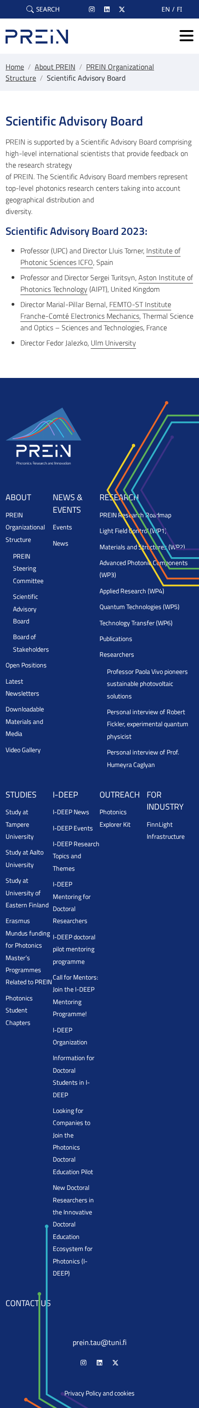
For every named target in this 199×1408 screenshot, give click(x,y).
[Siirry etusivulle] (37, 36)
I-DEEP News (71, 812)
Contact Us (28, 1303)
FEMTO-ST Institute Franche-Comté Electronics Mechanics (95, 310)
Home (15, 66)
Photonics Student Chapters (19, 1010)
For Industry (165, 800)
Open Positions (26, 665)
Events (62, 527)
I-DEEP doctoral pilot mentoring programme (74, 949)
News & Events (67, 503)
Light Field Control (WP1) (133, 530)
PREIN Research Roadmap (135, 515)
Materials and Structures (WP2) (142, 547)
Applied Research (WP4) (132, 591)
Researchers (117, 654)
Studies (21, 794)
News (60, 543)
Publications (116, 638)
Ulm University (113, 342)
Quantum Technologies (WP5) (140, 606)
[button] (43, 9)
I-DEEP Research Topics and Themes (76, 856)
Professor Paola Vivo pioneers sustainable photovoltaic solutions (147, 684)
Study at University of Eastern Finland (27, 893)
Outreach (120, 794)
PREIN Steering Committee (28, 568)
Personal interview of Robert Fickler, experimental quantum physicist (147, 724)
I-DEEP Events (73, 828)
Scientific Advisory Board (25, 609)
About (18, 497)
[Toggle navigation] (186, 36)
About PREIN (55, 66)
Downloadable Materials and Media (25, 721)
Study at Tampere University (20, 824)
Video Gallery (23, 749)
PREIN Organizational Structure (25, 527)
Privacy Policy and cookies (99, 1393)
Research (119, 497)
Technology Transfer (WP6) (136, 623)
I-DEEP (65, 794)
